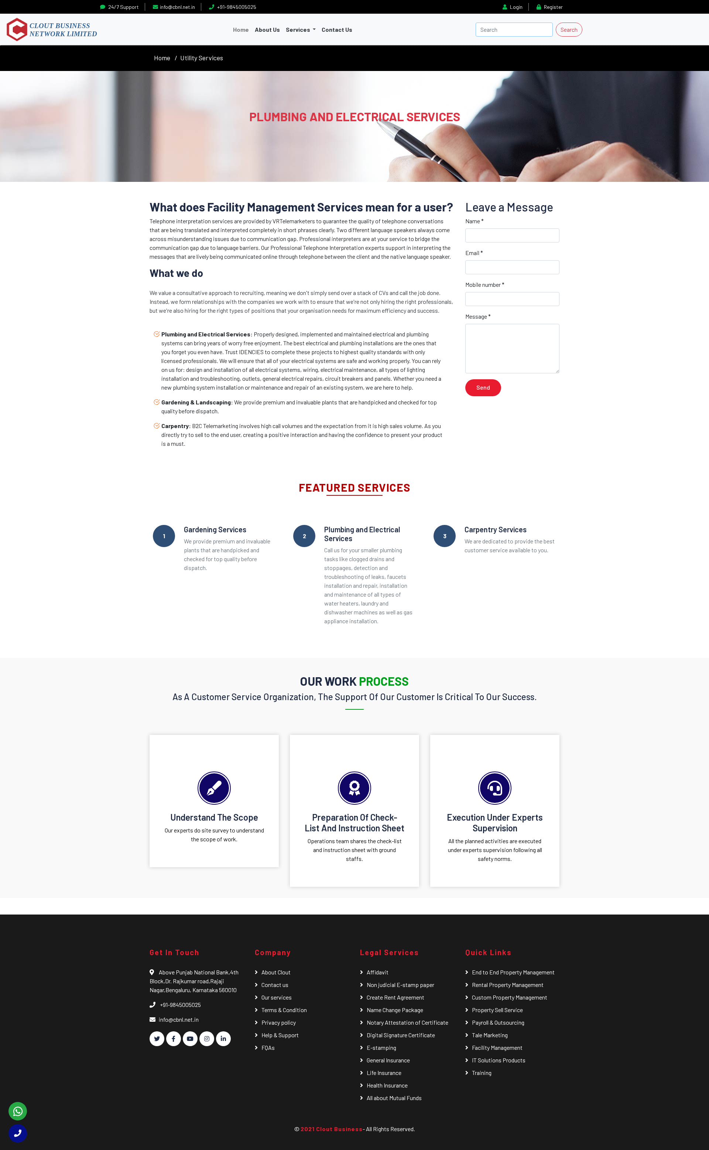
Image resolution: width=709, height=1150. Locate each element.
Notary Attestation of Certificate (407, 1022)
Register (553, 7)
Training (481, 1072)
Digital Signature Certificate (401, 1034)
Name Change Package (395, 1009)
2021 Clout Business (332, 1128)
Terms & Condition (284, 1009)
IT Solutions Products (498, 1060)
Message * (478, 316)
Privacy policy (278, 1022)
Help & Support (280, 1034)
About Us (267, 29)
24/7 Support (123, 7)
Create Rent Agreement (395, 997)
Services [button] (298, 29)
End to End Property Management (513, 972)
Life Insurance (384, 1072)
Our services (276, 997)
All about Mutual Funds (394, 1097)
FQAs (268, 1047)
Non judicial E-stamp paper (400, 984)
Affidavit (377, 972)
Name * (474, 220)
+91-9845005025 (236, 7)
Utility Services (201, 58)
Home (242, 29)
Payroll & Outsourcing (498, 1022)
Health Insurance (387, 1085)
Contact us (274, 984)
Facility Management (497, 1047)
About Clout (276, 972)
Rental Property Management (508, 984)
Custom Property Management (509, 997)
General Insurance (388, 1060)
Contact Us (337, 29)
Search (569, 29)
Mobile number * (484, 284)
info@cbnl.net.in (177, 7)
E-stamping (381, 1047)
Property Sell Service (497, 1009)
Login (516, 7)
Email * (474, 252)
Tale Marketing (490, 1034)
